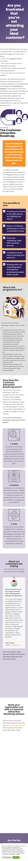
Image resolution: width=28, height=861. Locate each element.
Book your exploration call (16, 725)
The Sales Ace (15, 645)
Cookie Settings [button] (7, 857)
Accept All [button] (16, 857)
